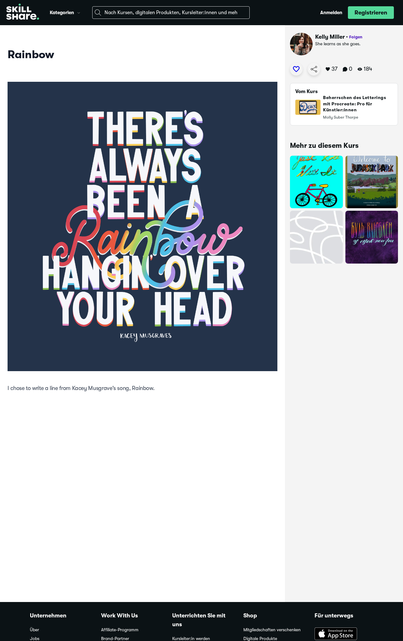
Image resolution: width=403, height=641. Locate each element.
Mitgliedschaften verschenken (272, 629)
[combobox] (171, 12)
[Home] (22, 12)
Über (34, 629)
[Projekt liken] (296, 69)
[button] (78, 12)
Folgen (355, 37)
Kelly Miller (330, 37)
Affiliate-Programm (120, 629)
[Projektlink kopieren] (314, 69)
